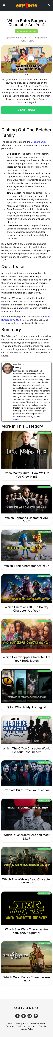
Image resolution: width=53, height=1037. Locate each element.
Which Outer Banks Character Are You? (26, 979)
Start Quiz (26, 109)
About (9, 1023)
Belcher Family (38, 141)
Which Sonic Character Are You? (26, 565)
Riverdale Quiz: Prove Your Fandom (27, 790)
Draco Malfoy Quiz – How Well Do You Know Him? (26, 474)
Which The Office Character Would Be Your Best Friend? (26, 750)
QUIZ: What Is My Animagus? (26, 707)
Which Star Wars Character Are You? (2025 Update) (26, 931)
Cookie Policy (27, 1029)
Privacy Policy (21, 1023)
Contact (16, 419)
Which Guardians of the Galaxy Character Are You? (26, 608)
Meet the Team (38, 1023)
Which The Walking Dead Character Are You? (26, 881)
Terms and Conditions (15, 1026)
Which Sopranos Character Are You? (26, 519)
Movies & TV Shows (26, 31)
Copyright (43, 1026)
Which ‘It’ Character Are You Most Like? (26, 836)
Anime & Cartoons (44, 531)
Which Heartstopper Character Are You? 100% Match (26, 658)
